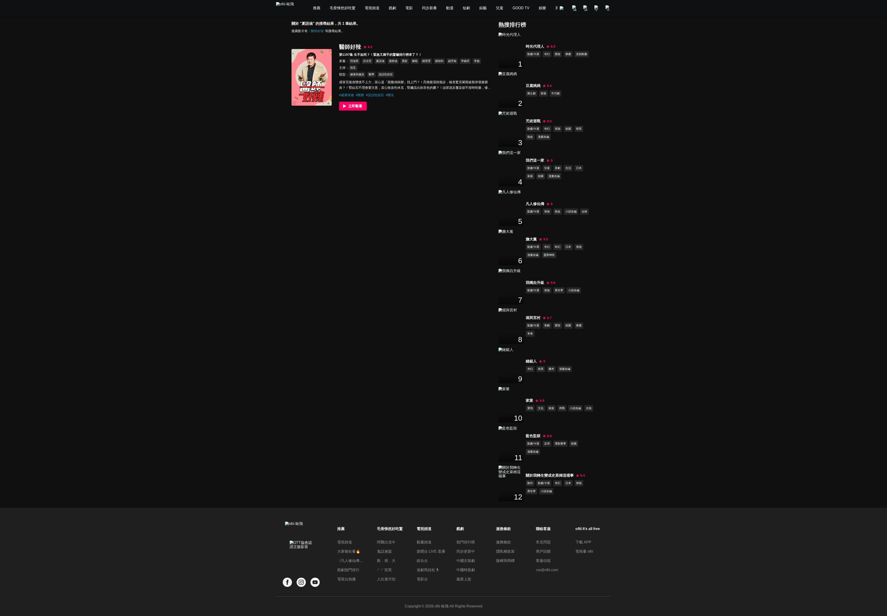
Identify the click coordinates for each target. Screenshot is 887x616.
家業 (529, 400)
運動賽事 (560, 443)
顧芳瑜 (452, 61)
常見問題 (543, 542)
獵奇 (551, 369)
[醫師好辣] (312, 77)
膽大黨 (531, 239)
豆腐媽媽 (533, 86)
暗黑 (579, 128)
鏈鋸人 (531, 361)
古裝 (589, 408)
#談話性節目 (375, 95)
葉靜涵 (393, 61)
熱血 (530, 136)
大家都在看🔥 (348, 551)
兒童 (547, 168)
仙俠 (584, 211)
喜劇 (557, 168)
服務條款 (503, 542)
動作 (530, 483)
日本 (579, 168)
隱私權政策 (505, 551)
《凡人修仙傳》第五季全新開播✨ (351, 561)
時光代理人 (535, 46)
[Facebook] (287, 582)
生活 (568, 168)
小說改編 (571, 211)
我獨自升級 (535, 283)
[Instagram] (301, 582)
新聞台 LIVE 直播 (431, 551)
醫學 (371, 74)
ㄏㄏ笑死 (384, 570)
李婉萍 (465, 61)
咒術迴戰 (533, 121)
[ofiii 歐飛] (287, 8)
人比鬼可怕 (386, 579)
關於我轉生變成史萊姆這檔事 (550, 475)
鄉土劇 (531, 93)
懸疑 (557, 54)
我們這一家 (535, 160)
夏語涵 (380, 61)
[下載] (597, 8)
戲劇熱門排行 (348, 570)
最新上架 (463, 579)
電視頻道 (344, 542)
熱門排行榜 (465, 542)
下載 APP (583, 542)
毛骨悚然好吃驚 (390, 529)
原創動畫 (581, 54)
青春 (530, 333)
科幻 (557, 246)
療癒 (568, 54)
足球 (547, 443)
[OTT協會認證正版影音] (301, 555)
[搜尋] (575, 8)
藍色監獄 (533, 436)
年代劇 (555, 93)
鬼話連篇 (384, 551)
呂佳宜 (367, 61)
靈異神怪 (549, 255)
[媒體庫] (586, 8)
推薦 (341, 529)
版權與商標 (505, 561)
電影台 (422, 579)
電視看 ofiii (584, 551)
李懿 (477, 61)
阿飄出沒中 (386, 542)
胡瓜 (353, 67)
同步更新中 (465, 551)
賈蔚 (404, 61)
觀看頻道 (424, 542)
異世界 (559, 290)
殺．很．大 (386, 561)
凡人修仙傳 (535, 204)
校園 (568, 128)
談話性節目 (386, 74)
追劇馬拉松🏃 (428, 570)
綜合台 (422, 561)
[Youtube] (315, 582)
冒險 (557, 128)
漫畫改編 (543, 136)
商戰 (562, 408)
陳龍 (415, 61)
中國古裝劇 (465, 561)
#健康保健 (346, 95)
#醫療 (360, 95)
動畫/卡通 (533, 54)
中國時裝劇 (465, 570)
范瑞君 (354, 61)
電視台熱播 (346, 579)
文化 (541, 408)
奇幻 (547, 54)
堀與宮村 (533, 318)
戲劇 (460, 529)
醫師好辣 (317, 31)
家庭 (543, 93)
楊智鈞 (439, 61)
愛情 (557, 325)
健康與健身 (357, 74)
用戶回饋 (543, 551)
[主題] (608, 8)
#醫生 (390, 95)
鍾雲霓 (426, 61)
